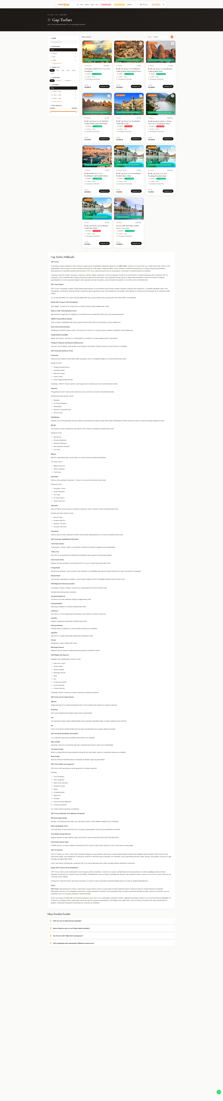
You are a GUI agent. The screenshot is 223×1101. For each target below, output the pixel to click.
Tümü (52, 70)
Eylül (63, 70)
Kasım (73, 70)
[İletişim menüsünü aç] (219, 1092)
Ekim (68, 70)
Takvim (87, 4)
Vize (96, 4)
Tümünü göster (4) (57, 101)
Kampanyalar (107, 4)
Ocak (57, 70)
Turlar (56, 14)
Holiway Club (120, 4)
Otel (81, 4)
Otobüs (69, 80)
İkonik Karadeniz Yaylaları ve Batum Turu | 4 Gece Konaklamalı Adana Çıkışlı (159, 123)
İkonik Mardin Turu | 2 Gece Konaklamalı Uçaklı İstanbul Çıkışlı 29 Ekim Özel (96, 175)
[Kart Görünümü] (172, 37)
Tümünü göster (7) (57, 63)
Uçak (92, 4)
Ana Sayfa (50, 14)
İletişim (129, 4)
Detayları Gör (104, 86)
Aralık (52, 73)
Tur (78, 4)
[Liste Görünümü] (174, 37)
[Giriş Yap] (163, 4)
